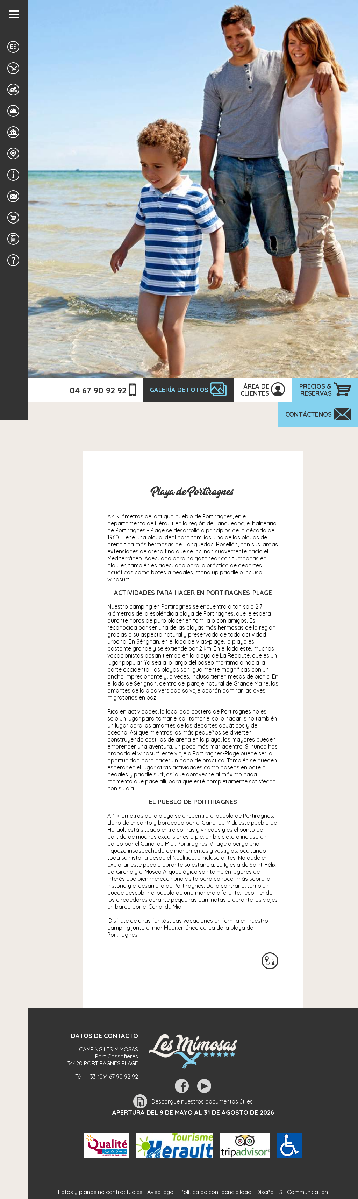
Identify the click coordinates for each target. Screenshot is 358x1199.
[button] (14, 14)
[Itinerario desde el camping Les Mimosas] (270, 961)
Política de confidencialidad (215, 1192)
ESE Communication (302, 1192)
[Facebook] (182, 1086)
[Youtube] (204, 1086)
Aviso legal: (161, 1192)
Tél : (106, 1076)
